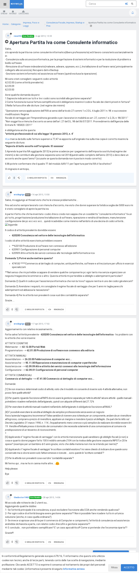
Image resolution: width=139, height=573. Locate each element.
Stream (4, 14)
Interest (13, 14)
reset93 (18, 36)
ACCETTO (129, 567)
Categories (23, 14)
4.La (7, 139)
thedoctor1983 (21, 497)
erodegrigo (19, 194)
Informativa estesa (74, 569)
